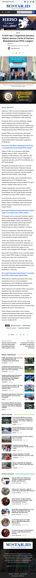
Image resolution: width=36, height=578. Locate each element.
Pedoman (16, 574)
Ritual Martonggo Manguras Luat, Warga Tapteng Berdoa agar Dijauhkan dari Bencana (23, 510)
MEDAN (18, 33)
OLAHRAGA (5, 362)
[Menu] (2, 12)
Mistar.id (10, 43)
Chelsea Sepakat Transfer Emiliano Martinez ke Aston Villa (22, 454)
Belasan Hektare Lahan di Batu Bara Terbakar (22, 437)
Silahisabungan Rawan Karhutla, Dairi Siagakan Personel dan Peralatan (12, 395)
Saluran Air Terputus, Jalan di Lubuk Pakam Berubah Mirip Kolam (23, 490)
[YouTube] (33, 1)
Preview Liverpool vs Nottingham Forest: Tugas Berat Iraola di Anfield (22, 531)
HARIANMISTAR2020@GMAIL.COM (21, 566)
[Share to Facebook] (12, 53)
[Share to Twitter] (16, 53)
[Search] (33, 12)
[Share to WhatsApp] (23, 53)
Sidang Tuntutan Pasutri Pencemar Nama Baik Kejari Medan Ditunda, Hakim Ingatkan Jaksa (9, 345)
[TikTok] (30, 1)
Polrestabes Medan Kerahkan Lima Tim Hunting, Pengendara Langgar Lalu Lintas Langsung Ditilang (12, 405)
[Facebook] (25, 1)
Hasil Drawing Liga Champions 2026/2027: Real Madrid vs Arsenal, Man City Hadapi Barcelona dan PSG (12, 378)
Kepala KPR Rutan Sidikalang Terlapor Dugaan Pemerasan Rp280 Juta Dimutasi (21, 479)
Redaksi (11, 574)
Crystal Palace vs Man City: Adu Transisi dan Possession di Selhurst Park (12, 387)
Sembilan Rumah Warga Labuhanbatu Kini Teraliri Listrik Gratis (22, 446)
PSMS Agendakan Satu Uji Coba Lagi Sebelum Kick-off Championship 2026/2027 (12, 359)
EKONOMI (14, 468)
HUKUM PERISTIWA (17, 440)
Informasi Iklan (23, 574)
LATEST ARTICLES (16, 483)
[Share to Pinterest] (19, 53)
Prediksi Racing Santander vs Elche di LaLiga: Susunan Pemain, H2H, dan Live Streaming (13, 368)
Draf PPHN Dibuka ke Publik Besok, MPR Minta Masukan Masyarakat (21, 521)
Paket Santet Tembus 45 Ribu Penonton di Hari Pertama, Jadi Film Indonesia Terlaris (22, 500)
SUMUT (4, 399)
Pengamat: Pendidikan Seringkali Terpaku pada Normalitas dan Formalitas (27, 345)
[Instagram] (27, 1)
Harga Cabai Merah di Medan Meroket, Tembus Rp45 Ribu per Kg (22, 464)
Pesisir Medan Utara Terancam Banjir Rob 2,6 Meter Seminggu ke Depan (22, 429)
